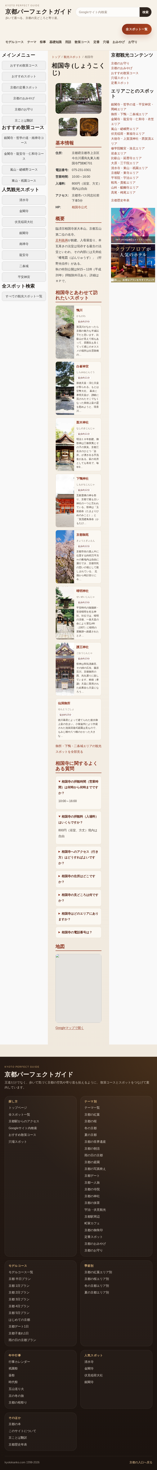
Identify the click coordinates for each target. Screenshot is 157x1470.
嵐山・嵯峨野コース (24, 169)
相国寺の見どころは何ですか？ (78, 897)
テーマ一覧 (92, 1107)
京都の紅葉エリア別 (98, 1272)
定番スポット (120, 82)
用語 (68, 42)
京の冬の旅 (16, 1395)
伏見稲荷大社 (24, 222)
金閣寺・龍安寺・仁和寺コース (24, 156)
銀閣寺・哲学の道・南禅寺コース (24, 140)
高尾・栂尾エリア (123, 192)
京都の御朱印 (93, 1230)
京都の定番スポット (24, 87)
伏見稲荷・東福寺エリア (128, 133)
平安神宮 (24, 277)
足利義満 (62, 240)
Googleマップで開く (70, 1027)
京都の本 (15, 1424)
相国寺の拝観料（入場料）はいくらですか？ (78, 819)
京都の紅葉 (92, 1114)
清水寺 (24, 200)
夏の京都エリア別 (96, 1292)
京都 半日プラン (20, 1278)
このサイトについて (22, 1431)
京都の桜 (90, 1121)
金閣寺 (24, 211)
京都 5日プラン (19, 1312)
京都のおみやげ (24, 98)
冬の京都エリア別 (96, 1285)
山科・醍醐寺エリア (125, 187)
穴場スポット (120, 77)
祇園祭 (13, 1368)
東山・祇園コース (24, 180)
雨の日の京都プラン (22, 1340)
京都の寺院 (92, 1189)
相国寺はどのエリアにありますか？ (78, 916)
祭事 (43, 42)
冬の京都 (90, 1128)
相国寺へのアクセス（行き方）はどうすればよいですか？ (78, 857)
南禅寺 (24, 244)
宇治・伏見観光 (95, 1209)
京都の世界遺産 (95, 1141)
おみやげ (119, 42)
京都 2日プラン (19, 1292)
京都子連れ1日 (19, 1333)
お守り (132, 42)
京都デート (92, 1175)
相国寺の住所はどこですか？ (76, 878)
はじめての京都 (19, 1319)
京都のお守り (24, 109)
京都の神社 (92, 1196)
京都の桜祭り (18, 1402)
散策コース (82, 42)
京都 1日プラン (19, 1285)
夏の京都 (90, 1134)
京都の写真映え (95, 1168)
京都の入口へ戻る (140, 1462)
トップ (56, 56)
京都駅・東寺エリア (125, 172)
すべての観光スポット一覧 (24, 296)
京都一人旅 (92, 1182)
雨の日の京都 (93, 1155)
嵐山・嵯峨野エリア (125, 128)
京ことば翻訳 (24, 120)
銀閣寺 (24, 233)
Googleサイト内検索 (23, 1128)
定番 (96, 42)
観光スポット (72, 56)
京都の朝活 (92, 1148)
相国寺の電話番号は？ (77, 932)
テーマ (31, 42)
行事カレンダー (19, 1361)
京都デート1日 (19, 1326)
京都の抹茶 (92, 1202)
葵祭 (12, 1375)
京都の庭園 (92, 1162)
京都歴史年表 (120, 200)
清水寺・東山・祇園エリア (129, 168)
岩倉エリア (118, 153)
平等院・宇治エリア (125, 177)
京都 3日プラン (19, 1299)
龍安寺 (24, 255)
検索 (145, 12)
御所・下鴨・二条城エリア (129, 114)
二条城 (24, 266)
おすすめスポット (24, 76)
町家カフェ (92, 1223)
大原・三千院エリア (125, 163)
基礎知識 (55, 42)
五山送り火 (16, 1389)
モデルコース (14, 42)
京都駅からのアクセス (24, 1121)
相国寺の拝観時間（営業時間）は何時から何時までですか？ (78, 787)
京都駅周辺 (92, 1216)
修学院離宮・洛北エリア (128, 148)
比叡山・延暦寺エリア (126, 158)
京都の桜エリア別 (96, 1278)
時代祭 (13, 1382)
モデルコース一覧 (21, 1272)
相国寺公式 (79, 207)
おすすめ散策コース (24, 65)
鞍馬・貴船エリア (123, 182)
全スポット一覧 (137, 29)
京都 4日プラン (19, 1306)
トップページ (18, 1107)
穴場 (106, 42)
